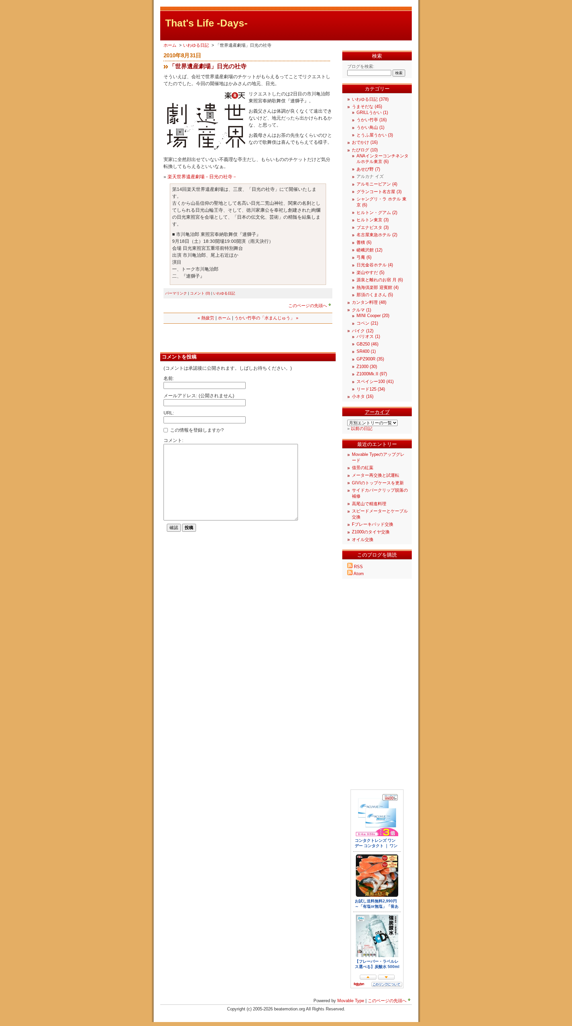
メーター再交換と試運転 (375, 475)
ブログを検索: (360, 66)
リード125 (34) (371, 389)
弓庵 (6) (364, 257)
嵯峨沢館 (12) (369, 250)
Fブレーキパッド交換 (372, 524)
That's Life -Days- (206, 23)
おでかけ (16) (365, 142)
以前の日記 (361, 428)
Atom (359, 573)
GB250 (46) (367, 344)
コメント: (173, 440)
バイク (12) (362, 331)
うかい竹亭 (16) (372, 120)
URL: (169, 412)
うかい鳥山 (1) (370, 127)
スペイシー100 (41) (375, 381)
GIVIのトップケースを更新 (378, 483)
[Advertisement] (241, 337)
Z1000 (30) (367, 366)
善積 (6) (364, 242)
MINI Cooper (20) (373, 315)
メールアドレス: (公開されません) (199, 395)
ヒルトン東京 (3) (373, 220)
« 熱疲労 (206, 318)
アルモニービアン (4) (377, 184)
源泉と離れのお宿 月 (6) (380, 280)
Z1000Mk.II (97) (372, 374)
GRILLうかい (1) (372, 112)
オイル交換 (362, 539)
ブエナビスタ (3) (373, 227)
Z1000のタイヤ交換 (371, 532)
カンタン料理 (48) (369, 302)
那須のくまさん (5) (375, 295)
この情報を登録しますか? (196, 430)
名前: (169, 378)
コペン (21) (367, 323)
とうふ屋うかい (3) (375, 135)
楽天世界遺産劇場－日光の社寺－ (202, 176)
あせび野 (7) (368, 169)
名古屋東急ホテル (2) (377, 235)
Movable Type (350, 1001)
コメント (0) (200, 293)
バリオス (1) (368, 336)
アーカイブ (377, 412)
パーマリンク (176, 293)
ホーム (170, 45)
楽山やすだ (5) (370, 272)
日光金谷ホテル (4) (375, 265)
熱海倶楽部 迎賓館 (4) (378, 287)
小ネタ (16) (362, 396)
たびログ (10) (365, 150)
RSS (358, 567)
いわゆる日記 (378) (370, 99)
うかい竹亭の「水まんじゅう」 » (266, 318)
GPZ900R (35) (370, 359)
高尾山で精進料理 (369, 504)
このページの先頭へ (307, 305)
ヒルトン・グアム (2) (377, 212)
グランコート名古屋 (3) (379, 191)
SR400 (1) (366, 351)
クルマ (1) (361, 310)
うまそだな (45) (367, 106)
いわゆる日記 (196, 45)
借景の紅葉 (362, 467)
